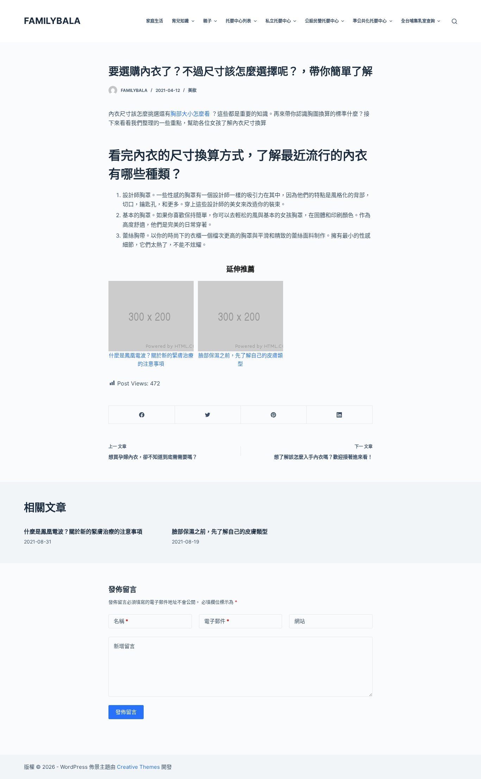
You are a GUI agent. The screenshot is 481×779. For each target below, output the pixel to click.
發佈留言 (126, 712)
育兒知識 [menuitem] (180, 21)
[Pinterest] (274, 415)
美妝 (192, 90)
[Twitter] (208, 415)
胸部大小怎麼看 (190, 113)
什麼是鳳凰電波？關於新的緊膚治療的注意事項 (83, 531)
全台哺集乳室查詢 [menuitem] (418, 21)
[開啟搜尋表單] (454, 21)
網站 (299, 621)
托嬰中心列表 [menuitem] (238, 21)
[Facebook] (142, 415)
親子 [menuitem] (207, 21)
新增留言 (124, 646)
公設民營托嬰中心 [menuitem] (322, 21)
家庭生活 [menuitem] (154, 21)
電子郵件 (216, 621)
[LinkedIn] (339, 415)
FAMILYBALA (52, 20)
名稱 (121, 621)
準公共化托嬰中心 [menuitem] (370, 21)
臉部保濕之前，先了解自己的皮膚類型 (220, 531)
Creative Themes (138, 767)
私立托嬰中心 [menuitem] (278, 21)
